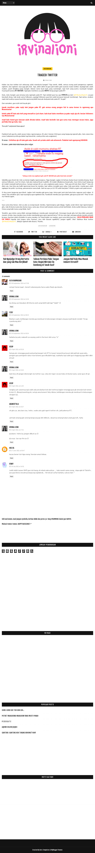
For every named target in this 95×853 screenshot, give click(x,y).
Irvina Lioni (14, 296)
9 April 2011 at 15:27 (17, 407)
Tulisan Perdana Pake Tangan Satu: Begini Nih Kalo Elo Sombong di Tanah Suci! (46, 262)
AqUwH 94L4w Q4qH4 (9, 727)
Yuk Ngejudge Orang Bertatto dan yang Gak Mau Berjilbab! (16, 260)
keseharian (47, 69)
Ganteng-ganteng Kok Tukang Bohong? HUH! (19, 733)
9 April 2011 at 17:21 (17, 430)
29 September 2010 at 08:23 (20, 315)
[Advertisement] (47, 532)
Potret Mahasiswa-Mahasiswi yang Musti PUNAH (20, 716)
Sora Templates (44, 850)
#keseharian (42, 226)
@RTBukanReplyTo (81, 95)
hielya (11, 448)
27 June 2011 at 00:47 (18, 451)
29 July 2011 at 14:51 (17, 466)
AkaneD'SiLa (14, 404)
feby (11, 312)
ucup (11, 346)
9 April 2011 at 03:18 (17, 349)
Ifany (11, 464)
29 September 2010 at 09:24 (20, 333)
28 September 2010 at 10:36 (20, 299)
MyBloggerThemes (56, 850)
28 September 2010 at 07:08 (20, 283)
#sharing (52, 226)
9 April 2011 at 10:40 (17, 370)
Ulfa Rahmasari (15, 280)
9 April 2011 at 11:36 (17, 386)
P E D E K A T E (6, 721)
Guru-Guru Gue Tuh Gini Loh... (13, 710)
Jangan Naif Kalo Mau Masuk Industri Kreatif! (75, 260)
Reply (11, 291)
